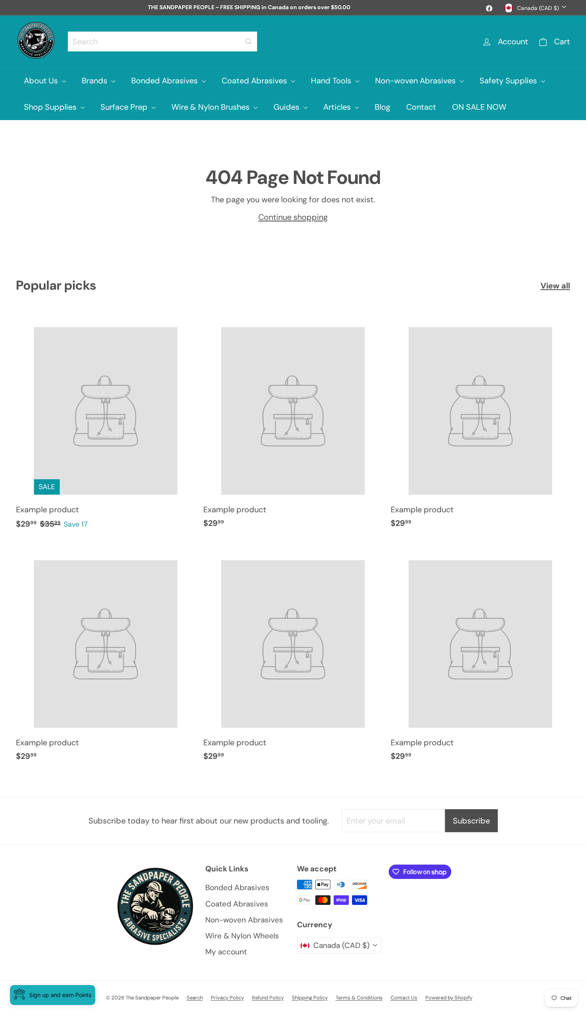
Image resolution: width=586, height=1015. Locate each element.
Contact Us (404, 997)
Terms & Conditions (359, 997)
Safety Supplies (509, 80)
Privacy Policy (227, 997)
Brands (95, 80)
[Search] (248, 41)
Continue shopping (293, 217)
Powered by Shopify (448, 997)
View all (555, 285)
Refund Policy (268, 997)
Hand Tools (332, 80)
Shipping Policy (310, 997)
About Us (42, 80)
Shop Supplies (51, 107)
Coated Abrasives (255, 80)
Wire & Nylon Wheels (242, 936)
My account (226, 952)
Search (195, 997)
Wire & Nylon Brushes (211, 107)
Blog (382, 107)
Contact (421, 107)
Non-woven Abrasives (416, 80)
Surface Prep (124, 107)
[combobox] (162, 41)
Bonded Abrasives (165, 80)
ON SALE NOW (479, 107)
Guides (287, 107)
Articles (338, 107)
